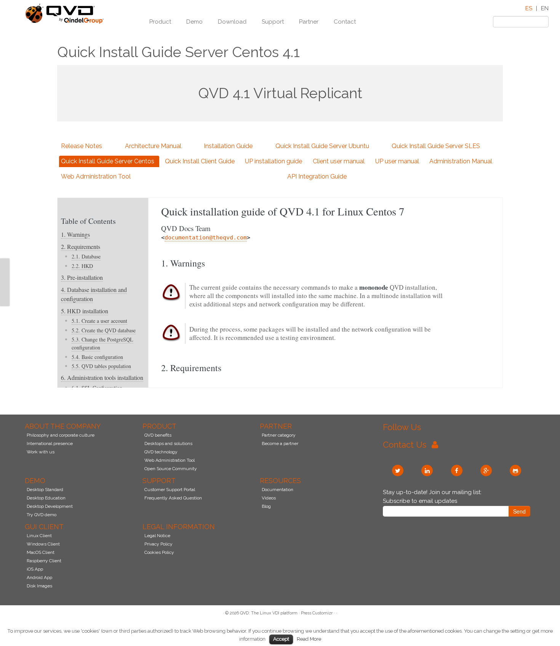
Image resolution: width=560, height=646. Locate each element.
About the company (63, 426)
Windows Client (43, 544)
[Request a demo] (4, 272)
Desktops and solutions (168, 443)
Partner (308, 21)
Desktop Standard (45, 489)
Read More (309, 639)
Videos (269, 498)
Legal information (178, 527)
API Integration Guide (317, 176)
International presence (50, 443)
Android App (39, 577)
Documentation (277, 489)
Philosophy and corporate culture (60, 435)
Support (273, 21)
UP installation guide (273, 161)
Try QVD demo (41, 514)
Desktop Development (50, 506)
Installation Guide (228, 146)
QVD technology (161, 452)
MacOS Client (40, 552)
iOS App (35, 569)
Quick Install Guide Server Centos (107, 161)
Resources (280, 481)
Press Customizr (317, 613)
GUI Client (44, 527)
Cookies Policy (159, 552)
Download (232, 21)
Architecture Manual (153, 146)
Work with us (40, 452)
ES (528, 8)
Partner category (279, 435)
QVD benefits (157, 435)
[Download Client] (4, 282)
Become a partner (280, 443)
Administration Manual (460, 161)
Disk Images (39, 586)
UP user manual (397, 161)
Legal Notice (157, 535)
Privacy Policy (158, 544)
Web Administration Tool (96, 176)
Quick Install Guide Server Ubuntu (322, 146)
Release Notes (81, 146)
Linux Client (39, 535)
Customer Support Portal (169, 489)
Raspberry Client (44, 560)
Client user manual (339, 161)
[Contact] (4, 263)
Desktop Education (46, 498)
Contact (345, 21)
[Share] (4, 301)
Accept (281, 639)
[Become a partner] (4, 291)
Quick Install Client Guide (200, 161)
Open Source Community (170, 468)
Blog (266, 506)
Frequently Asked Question (173, 498)
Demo (194, 21)
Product (160, 21)
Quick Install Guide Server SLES (436, 146)
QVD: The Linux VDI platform (269, 613)
